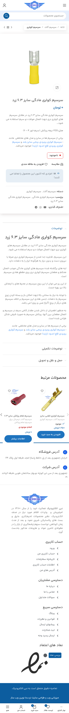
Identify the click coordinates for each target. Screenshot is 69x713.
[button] (51, 434)
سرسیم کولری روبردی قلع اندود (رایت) (37, 144)
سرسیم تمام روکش (23, 422)
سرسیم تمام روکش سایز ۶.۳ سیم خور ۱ (18, 417)
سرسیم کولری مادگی (43, 197)
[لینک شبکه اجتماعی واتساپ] (40, 207)
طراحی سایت (38, 698)
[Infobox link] (34, 467)
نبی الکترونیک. (20, 688)
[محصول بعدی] (4, 27)
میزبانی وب (53, 698)
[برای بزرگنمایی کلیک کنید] (57, 87)
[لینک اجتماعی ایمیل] (45, 207)
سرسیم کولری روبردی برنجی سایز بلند (42, 142)
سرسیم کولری (34, 27)
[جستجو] (6, 16)
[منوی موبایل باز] (64, 5)
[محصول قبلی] (11, 27)
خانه (62, 27)
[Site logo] (34, 5)
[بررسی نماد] (45, 655)
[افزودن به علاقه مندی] (42, 391)
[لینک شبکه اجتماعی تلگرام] (36, 207)
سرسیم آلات (50, 27)
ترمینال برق (14, 419)
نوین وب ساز (18, 698)
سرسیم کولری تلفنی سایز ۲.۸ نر (52, 417)
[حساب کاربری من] (4, 5)
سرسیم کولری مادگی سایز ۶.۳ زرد (35, 237)
